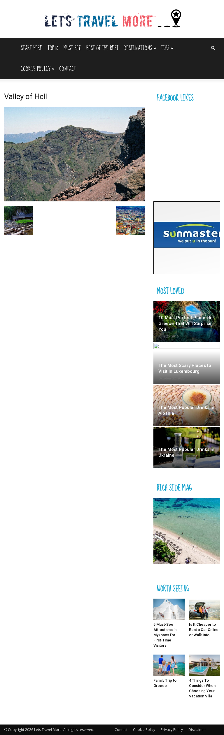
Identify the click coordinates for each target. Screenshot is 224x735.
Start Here (31, 48)
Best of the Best (102, 48)
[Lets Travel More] (112, 19)
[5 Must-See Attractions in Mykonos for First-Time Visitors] (169, 609)
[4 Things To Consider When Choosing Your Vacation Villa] (204, 665)
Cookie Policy (35, 69)
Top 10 (53, 48)
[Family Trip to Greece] (169, 665)
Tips (165, 48)
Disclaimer (197, 729)
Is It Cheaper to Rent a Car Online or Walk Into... (203, 629)
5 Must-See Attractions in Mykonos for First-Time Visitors (164, 635)
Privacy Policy (172, 729)
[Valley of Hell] (74, 199)
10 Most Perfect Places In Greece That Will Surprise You (185, 323)
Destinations (138, 48)
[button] (213, 48)
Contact (67, 69)
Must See (72, 48)
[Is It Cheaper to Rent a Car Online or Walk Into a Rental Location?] (204, 609)
